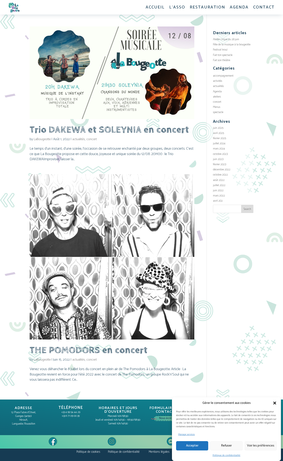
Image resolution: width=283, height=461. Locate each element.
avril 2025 (218, 133)
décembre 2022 (221, 169)
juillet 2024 (219, 143)
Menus (216, 107)
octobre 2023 (220, 154)
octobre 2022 (220, 174)
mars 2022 (219, 195)
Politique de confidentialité (226, 455)
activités (217, 81)
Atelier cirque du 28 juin (226, 39)
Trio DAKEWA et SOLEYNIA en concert (109, 129)
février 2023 (219, 164)
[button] (275, 403)
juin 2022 (218, 190)
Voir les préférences (260, 445)
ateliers (217, 96)
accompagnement (223, 75)
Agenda (217, 91)
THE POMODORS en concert (89, 350)
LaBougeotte (42, 139)
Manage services (186, 434)
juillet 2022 (219, 185)
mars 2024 (219, 148)
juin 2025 (218, 128)
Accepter (192, 445)
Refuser (226, 445)
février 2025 (219, 138)
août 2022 (219, 180)
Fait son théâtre (221, 60)
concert (91, 139)
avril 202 (218, 201)
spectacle (218, 112)
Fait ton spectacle (222, 55)
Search (247, 209)
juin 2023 (218, 159)
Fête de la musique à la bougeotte (231, 44)
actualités (78, 139)
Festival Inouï (220, 49)
